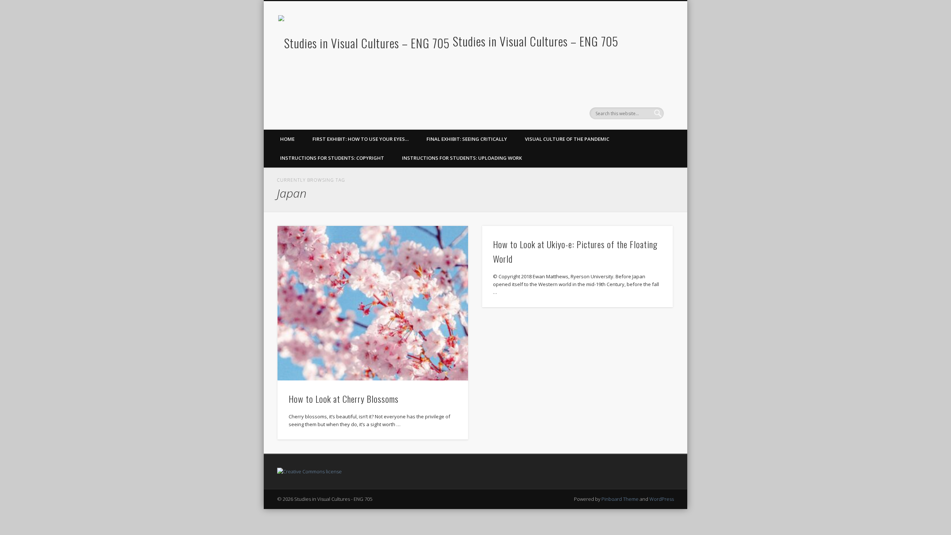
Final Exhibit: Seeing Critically (466, 139)
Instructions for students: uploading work (462, 158)
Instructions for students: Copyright (332, 158)
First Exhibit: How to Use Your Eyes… (360, 139)
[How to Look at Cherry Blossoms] (372, 303)
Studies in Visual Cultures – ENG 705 (536, 41)
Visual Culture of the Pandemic (567, 139)
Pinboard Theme (620, 499)
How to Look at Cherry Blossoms (344, 398)
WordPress (661, 499)
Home (287, 139)
